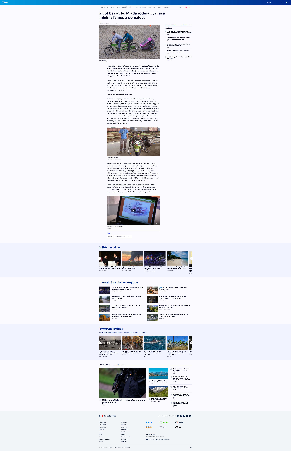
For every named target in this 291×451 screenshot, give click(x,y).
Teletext (101, 429)
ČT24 (129, 236)
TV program (102, 422)
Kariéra (123, 434)
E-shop (101, 437)
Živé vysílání (102, 424)
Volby (118, 7)
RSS (191, 447)
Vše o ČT (101, 441)
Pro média (124, 422)
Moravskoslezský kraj (120, 236)
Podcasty (167, 7)
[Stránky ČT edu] (178, 427)
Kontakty (123, 441)
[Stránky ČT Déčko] (148, 427)
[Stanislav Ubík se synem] (133, 141)
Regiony (135, 7)
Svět (130, 7)
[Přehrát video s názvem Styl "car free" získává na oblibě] (133, 210)
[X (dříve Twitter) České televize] (187, 416)
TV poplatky (102, 427)
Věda (155, 7)
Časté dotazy (124, 439)
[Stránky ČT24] (149, 422)
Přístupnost (127, 447)
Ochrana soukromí (118, 447)
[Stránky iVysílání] (179, 422)
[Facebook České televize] (181, 416)
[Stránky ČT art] (162, 427)
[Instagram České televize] (178, 416)
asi (100, 22)
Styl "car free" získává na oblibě (114, 226)
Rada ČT (123, 432)
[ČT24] (5, 2)
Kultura (160, 7)
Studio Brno (124, 427)
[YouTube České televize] (184, 416)
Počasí (149, 7)
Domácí (124, 7)
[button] (133, 210)
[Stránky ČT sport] (164, 422)
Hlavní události (104, 7)
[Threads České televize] (190, 416)
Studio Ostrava (125, 429)
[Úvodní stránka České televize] (107, 416)
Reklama (123, 424)
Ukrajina (113, 7)
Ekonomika (143, 7)
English (110, 447)
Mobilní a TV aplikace (104, 439)
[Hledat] (281, 2)
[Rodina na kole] (129, 42)
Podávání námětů (125, 437)
